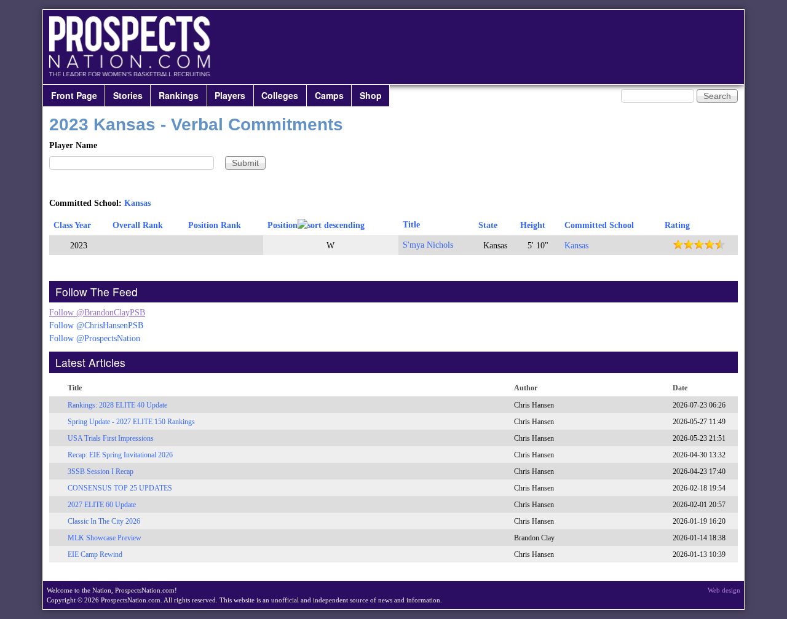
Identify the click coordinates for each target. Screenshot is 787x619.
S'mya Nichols (428, 245)
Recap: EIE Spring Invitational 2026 (120, 455)
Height (532, 225)
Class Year (72, 225)
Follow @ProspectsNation (94, 338)
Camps (329, 95)
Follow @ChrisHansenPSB (96, 325)
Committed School (599, 225)
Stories (128, 95)
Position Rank (214, 225)
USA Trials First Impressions (111, 438)
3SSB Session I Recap (100, 471)
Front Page (74, 95)
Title (411, 224)
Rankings (179, 95)
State (487, 225)
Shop (371, 95)
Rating (677, 225)
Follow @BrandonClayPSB (97, 312)
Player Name (73, 145)
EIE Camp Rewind (95, 554)
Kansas (137, 203)
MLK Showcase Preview (104, 538)
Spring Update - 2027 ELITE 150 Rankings (131, 421)
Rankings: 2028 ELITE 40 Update (117, 405)
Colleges (279, 95)
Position (282, 225)
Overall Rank (138, 225)
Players (230, 95)
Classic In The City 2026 (104, 521)
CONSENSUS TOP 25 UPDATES (120, 488)
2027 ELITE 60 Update (102, 504)
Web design (724, 590)
